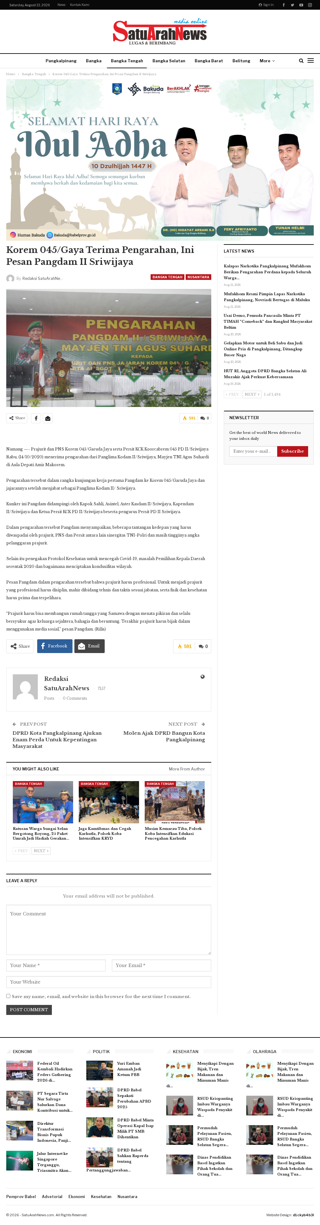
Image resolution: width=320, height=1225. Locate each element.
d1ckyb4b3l (303, 1215)
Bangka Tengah (127, 60)
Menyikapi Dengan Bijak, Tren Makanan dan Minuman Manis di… (200, 1074)
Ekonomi (76, 1196)
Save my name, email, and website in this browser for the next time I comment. (101, 996)
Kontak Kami (79, 5)
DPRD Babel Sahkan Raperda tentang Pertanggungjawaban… (117, 1160)
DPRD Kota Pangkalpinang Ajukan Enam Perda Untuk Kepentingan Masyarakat (57, 739)
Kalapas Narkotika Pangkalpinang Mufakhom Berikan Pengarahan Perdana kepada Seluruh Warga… (267, 272)
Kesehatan (101, 1196)
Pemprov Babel (21, 1196)
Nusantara (198, 277)
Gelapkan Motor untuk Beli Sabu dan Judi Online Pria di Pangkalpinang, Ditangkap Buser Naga (263, 349)
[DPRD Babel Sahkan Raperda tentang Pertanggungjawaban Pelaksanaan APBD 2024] (99, 1157)
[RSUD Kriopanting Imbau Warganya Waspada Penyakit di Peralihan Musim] (179, 1106)
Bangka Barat (209, 60)
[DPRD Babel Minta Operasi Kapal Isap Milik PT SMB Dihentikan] (99, 1127)
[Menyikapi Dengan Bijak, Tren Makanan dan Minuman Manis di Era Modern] (179, 1071)
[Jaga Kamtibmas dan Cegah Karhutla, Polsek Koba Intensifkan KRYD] (109, 802)
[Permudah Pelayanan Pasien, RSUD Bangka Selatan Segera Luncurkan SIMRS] (179, 1135)
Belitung (241, 60)
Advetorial (52, 1196)
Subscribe (292, 451)
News (61, 5)
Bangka (94, 60)
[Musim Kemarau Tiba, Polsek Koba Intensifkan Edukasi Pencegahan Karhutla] (175, 802)
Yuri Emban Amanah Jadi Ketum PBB (129, 1069)
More (265, 60)
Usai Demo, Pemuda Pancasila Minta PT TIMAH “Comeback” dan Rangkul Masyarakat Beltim (268, 321)
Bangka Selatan (168, 60)
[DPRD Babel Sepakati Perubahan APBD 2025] (99, 1097)
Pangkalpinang (61, 60)
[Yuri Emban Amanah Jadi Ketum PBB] (99, 1071)
